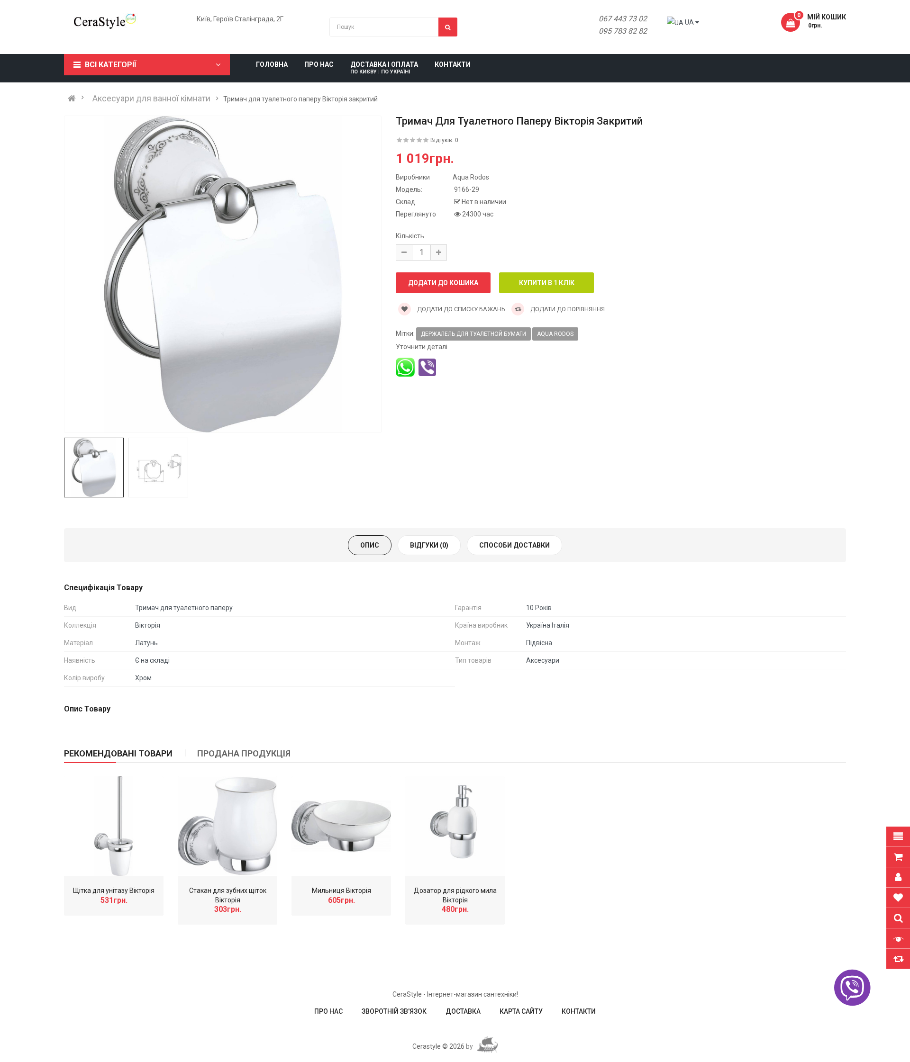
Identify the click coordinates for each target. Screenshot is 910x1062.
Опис (369, 545)
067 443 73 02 (623, 18)
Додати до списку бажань (460, 309)
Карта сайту (521, 1011)
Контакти (579, 1011)
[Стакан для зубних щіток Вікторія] (227, 826)
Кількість (410, 236)
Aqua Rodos (555, 334)
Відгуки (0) (429, 545)
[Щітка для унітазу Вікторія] (114, 826)
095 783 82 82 (623, 31)
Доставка (463, 1011)
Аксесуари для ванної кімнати (151, 98)
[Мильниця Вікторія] (341, 826)
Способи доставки (514, 545)
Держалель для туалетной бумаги (473, 334)
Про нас (328, 1011)
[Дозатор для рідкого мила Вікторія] (455, 826)
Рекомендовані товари (118, 753)
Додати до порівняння (567, 309)
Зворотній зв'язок (394, 1011)
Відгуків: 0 (444, 140)
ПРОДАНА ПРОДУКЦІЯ (244, 753)
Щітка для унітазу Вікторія (114, 890)
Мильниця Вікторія (341, 890)
